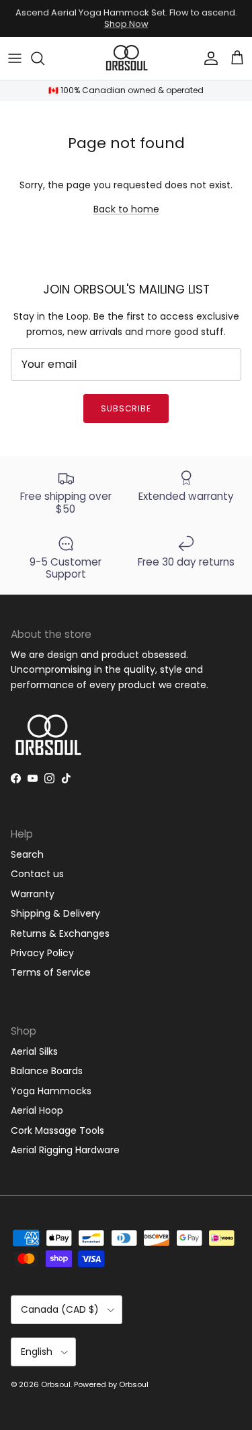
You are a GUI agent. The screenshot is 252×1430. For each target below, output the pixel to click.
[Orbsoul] (126, 59)
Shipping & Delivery (55, 913)
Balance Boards (47, 1071)
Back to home (126, 209)
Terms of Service (51, 972)
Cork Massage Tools (57, 1130)
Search (27, 854)
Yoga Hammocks (51, 1091)
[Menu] (15, 58)
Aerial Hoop (37, 1110)
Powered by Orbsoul (111, 1384)
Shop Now (126, 23)
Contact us (37, 874)
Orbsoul (56, 1384)
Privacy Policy (42, 953)
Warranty (32, 894)
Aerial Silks (34, 1051)
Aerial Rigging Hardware (65, 1150)
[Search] (44, 58)
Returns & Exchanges (60, 933)
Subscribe (126, 408)
